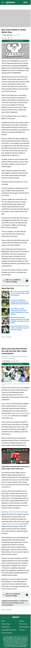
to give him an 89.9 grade (14, 524)
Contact (21, 621)
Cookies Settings (6, 633)
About (3, 621)
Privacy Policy (5, 624)
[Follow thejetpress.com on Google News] (27, 281)
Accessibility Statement (8, 630)
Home (3, 336)
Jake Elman (6, 361)
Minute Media (9, 637)
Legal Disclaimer (24, 627)
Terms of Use (23, 624)
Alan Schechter (7, 35)
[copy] (11, 38)
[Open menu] (2, 2)
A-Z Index (22, 630)
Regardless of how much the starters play (15, 512)
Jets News (8, 336)
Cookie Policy (5, 627)
